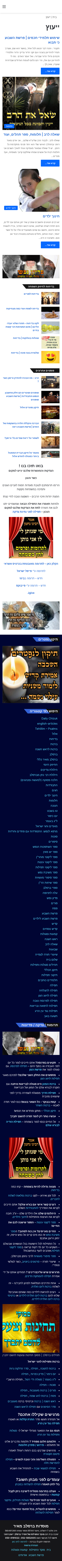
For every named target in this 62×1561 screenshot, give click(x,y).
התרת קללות (27, 1419)
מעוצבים (12, 1401)
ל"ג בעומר (51, 821)
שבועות (53, 949)
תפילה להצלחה (48, 990)
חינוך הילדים (20, 1217)
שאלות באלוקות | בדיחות (26, 338)
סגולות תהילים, (20, 1500)
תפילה (54, 985)
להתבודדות (32, 1208)
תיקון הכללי (51, 970)
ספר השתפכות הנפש (45, 846)
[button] (31, 563)
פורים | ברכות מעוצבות (43, 1390)
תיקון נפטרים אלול (29, 407)
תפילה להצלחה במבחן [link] (28, 1484)
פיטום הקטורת (51, 1454)
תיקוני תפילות (49, 975)
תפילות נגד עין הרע (46, 1011)
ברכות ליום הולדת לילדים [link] (33, 1295)
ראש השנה (51, 939)
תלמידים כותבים (48, 980)
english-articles (47, 723)
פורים (54, 903)
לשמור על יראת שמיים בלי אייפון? (21, 438)
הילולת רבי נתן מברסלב (44, 775)
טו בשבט (52, 810)
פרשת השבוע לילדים (45, 918)
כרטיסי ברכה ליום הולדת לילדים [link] (34, 1297)
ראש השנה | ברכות (45, 1401)
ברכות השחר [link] (43, 1105)
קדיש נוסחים (50, 928)
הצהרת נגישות (31, 1545)
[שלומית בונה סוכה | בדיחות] (50, 357)
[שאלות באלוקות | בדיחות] (50, 342)
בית (55, 17)
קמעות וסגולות (49, 934)
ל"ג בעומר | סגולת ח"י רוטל (40, 1379)
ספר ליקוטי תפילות (47, 867)
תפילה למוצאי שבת (45, 1468)
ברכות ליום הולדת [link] (42, 1286)
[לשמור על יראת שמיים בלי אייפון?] (50, 442)
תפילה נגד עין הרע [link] (49, 1423)
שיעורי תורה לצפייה (46, 954)
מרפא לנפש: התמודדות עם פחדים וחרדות (33, 831)
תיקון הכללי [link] (49, 1110)
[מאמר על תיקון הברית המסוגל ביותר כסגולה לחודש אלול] (50, 454)
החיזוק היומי (50, 764)
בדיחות (53, 739)
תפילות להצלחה (44, 1512)
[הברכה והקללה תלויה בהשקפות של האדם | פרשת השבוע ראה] (50, 427)
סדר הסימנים (48, 1406)
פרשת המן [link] (35, 1069)
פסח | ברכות (48, 1395)
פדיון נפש (52, 898)
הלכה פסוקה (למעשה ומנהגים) (39, 780)
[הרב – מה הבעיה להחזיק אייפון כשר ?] (50, 382)
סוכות (54, 836)
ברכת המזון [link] (49, 1084)
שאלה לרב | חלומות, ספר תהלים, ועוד (31, 134)
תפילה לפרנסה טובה (45, 1000)
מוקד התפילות (37, 1549)
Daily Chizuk (49, 718)
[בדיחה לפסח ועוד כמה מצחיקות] (50, 313)
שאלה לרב (51, 944)
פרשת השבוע (50, 913)
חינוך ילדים (51, 216)
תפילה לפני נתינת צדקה (27, 511)
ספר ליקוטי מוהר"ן (47, 857)
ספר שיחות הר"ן (48, 882)
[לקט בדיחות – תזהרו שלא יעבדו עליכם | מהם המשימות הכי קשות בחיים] (50, 327)
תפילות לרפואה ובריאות (44, 1005)
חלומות (53, 800)
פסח (55, 908)
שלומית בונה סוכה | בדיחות (25, 352)
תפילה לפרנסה (18, 1066)
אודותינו (22, 1555)
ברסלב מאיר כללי (47, 759)
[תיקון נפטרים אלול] (50, 412)
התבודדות (52, 785)
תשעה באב (51, 1016)
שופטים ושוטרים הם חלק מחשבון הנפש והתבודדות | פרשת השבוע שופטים (22, 396)
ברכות (54, 744)
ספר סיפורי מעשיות (46, 877)
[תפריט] (4, 7)
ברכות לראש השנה (46, 749)
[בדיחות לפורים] (50, 298)
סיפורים (53, 841)
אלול (55, 733)
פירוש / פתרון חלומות (31, 1445)
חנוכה (54, 805)
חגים (55, 790)
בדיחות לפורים (31, 293)
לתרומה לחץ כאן (19, 1541)
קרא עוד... (50, 71)
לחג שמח (35, 1395)
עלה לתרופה (50, 893)
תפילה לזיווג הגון (48, 995)
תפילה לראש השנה (25, 1406)
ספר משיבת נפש (48, 872)
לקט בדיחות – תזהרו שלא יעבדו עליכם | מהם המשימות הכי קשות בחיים (22, 327)
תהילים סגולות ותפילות (44, 964)
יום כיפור (52, 816)
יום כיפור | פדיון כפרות (43, 1374)
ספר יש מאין (50, 852)
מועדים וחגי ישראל (47, 826)
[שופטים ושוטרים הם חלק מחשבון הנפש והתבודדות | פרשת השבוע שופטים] (50, 397)
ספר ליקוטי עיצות (48, 862)
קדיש (55, 923)
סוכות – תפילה (48, 1385)
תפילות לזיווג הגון (50, 1078)
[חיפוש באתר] (58, 7)
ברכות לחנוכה (48, 1368)
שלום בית (52, 959)
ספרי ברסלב (50, 887)
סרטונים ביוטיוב (31, 1261)
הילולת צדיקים (49, 769)
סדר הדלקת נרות (19, 1368)
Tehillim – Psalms (46, 728)
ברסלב (54, 754)
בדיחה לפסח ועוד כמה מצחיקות (22, 308)
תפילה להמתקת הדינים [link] (38, 1276)
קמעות (56, 1494)
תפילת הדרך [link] (48, 1093)
